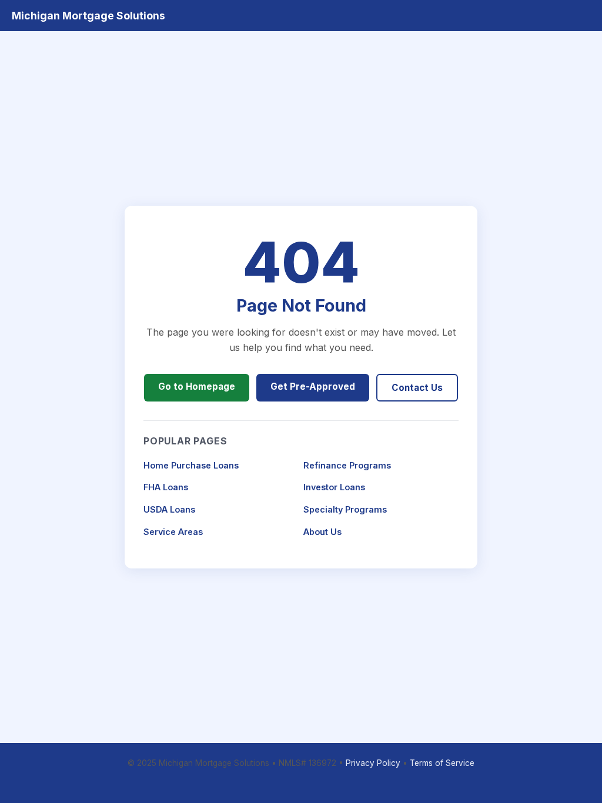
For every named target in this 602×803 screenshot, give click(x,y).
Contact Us (417, 387)
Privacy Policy (373, 763)
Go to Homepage (196, 386)
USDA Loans (169, 509)
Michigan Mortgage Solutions (88, 15)
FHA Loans (165, 487)
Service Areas (173, 532)
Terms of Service (442, 763)
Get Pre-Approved (312, 386)
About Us (322, 532)
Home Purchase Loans (191, 465)
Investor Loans (334, 487)
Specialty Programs (345, 509)
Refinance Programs (347, 465)
